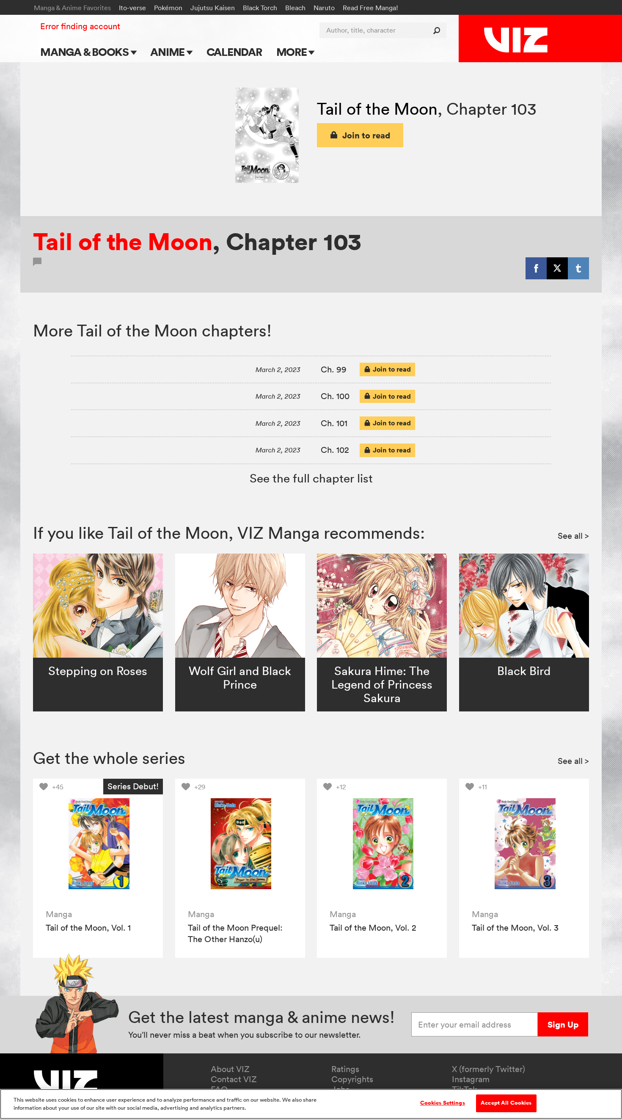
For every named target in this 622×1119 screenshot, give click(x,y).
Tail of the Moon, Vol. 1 (88, 928)
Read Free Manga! (370, 7)
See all (573, 536)
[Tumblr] (578, 268)
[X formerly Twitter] (557, 268)
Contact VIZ (234, 1079)
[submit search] (438, 30)
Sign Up (563, 1024)
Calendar (234, 52)
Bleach (295, 7)
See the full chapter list (311, 478)
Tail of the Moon (377, 109)
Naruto (324, 7)
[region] (311, 1104)
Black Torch (260, 7)
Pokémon (168, 7)
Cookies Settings (442, 1103)
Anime (168, 52)
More (292, 52)
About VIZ (230, 1069)
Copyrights (352, 1079)
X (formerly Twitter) (488, 1069)
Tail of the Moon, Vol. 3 (515, 928)
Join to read (366, 135)
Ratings (345, 1069)
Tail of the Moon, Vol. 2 (373, 928)
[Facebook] (536, 268)
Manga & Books (85, 52)
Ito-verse (132, 7)
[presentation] (98, 844)
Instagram (471, 1079)
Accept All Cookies (506, 1103)
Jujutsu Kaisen (212, 7)
